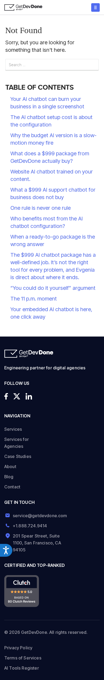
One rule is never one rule (40, 208)
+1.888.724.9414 (30, 525)
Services (13, 429)
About (10, 466)
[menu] (95, 7)
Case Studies (17, 456)
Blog (9, 476)
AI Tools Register (21, 668)
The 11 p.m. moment (33, 298)
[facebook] (6, 396)
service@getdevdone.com (38, 515)
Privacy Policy (18, 647)
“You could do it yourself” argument (52, 288)
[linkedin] (29, 396)
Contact (12, 486)
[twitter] (16, 396)
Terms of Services (22, 658)
